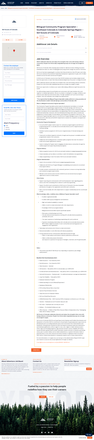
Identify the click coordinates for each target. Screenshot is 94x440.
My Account (34, 3)
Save (8, 39)
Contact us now (37, 372)
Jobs (6, 8)
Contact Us (49, 3)
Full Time (39, 19)
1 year (58, 37)
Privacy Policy (57, 3)
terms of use (50, 427)
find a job (43, 396)
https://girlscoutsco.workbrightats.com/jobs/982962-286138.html (53, 342)
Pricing (27, 3)
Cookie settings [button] (82, 437)
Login (82, 3)
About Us (41, 3)
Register (89, 3)
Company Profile (36, 350)
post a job (51, 396)
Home (22, 3)
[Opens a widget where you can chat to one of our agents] (89, 435)
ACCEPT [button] (89, 437)
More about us (5, 373)
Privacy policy (43, 427)
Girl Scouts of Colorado (9, 29)
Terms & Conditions (68, 3)
